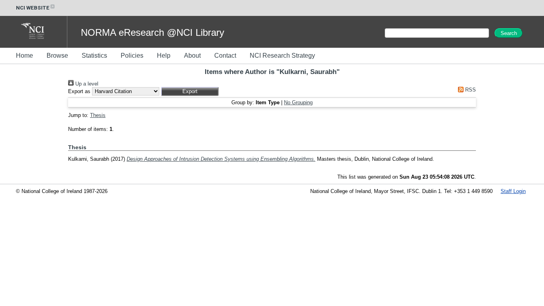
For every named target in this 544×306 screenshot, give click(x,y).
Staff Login (513, 191)
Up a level (86, 84)
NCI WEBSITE (32, 8)
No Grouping (298, 102)
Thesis (98, 115)
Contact (225, 55)
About (192, 55)
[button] (190, 91)
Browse (57, 55)
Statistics (94, 55)
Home (24, 55)
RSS (470, 90)
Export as (79, 91)
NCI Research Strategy (282, 55)
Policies (132, 55)
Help (163, 55)
